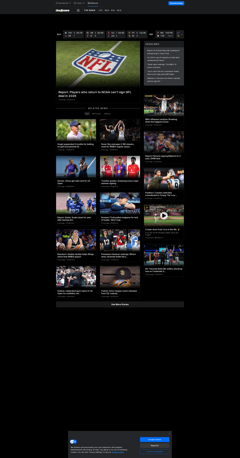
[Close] (169, 434)
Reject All (155, 446)
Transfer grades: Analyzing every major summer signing (120, 182)
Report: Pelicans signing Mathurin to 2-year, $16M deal (163, 157)
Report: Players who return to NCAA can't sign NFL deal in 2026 (95, 94)
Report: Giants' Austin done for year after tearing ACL (74, 218)
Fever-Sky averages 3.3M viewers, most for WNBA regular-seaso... (117, 145)
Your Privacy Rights (155, 452)
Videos (107, 114)
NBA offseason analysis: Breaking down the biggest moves (161, 120)
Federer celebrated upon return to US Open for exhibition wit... (75, 292)
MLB (119, 10)
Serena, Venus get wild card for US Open (73, 182)
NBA (107, 10)
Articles (96, 114)
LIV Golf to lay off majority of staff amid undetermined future (163, 58)
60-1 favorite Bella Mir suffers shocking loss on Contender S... (163, 270)
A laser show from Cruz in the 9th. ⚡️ (162, 229)
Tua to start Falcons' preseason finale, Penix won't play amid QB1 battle (163, 72)
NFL (101, 10)
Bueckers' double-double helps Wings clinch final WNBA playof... (75, 255)
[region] (120, 444)
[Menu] (78, 10)
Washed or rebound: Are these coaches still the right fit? (163, 79)
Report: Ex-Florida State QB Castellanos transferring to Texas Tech (163, 51)
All (87, 114)
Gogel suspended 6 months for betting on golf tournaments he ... (75, 145)
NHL (113, 10)
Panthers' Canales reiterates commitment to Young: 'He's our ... (161, 193)
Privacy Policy (118, 452)
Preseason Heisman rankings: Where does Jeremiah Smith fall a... (118, 255)
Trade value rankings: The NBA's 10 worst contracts (161, 65)
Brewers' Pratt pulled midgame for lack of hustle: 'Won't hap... (119, 218)
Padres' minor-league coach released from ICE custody (119, 292)
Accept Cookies (154, 440)
